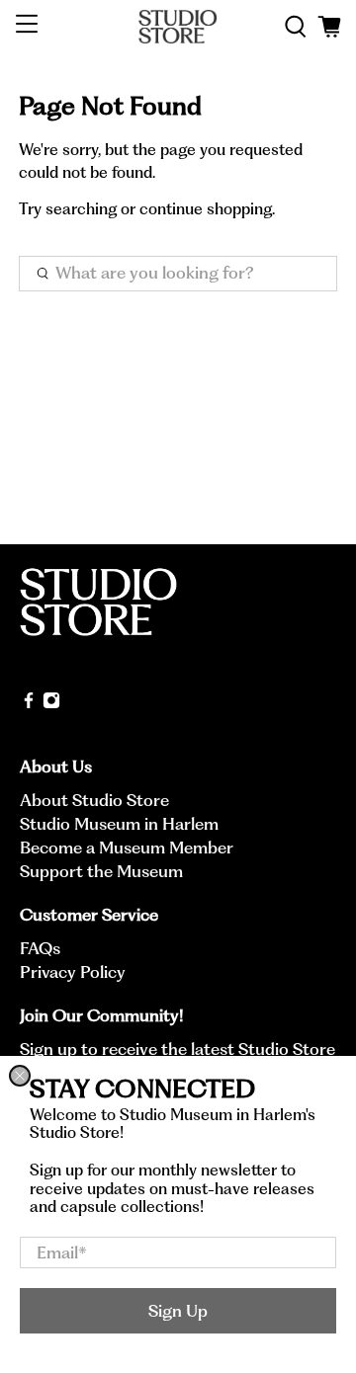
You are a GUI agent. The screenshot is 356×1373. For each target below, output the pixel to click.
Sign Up (178, 1311)
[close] (20, 1076)
